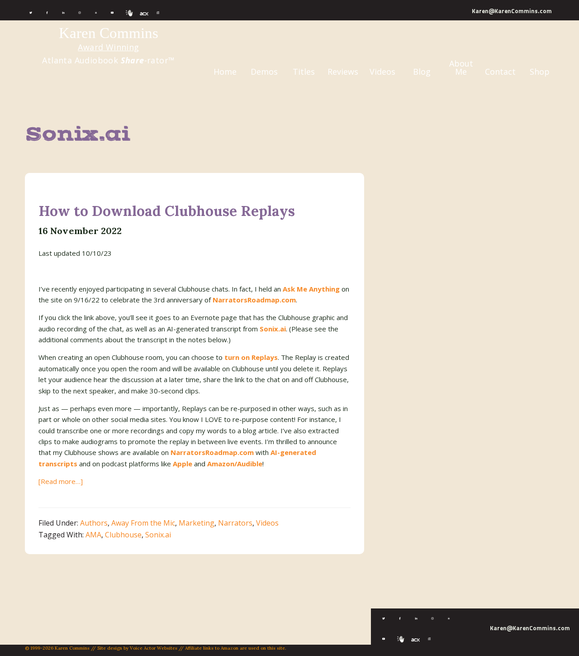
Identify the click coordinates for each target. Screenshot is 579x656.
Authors (94, 523)
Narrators (235, 523)
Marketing (196, 523)
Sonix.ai (158, 535)
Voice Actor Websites (153, 648)
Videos (267, 523)
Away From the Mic (143, 523)
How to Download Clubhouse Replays (166, 210)
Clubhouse (123, 535)
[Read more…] (60, 481)
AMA (93, 535)
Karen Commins (108, 33)
